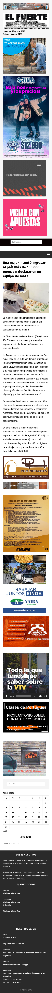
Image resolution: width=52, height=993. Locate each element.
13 (26, 812)
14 (33, 812)
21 (33, 817)
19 (19, 817)
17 (6, 817)
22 (39, 817)
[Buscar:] (26, 242)
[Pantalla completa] (45, 696)
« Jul (5, 831)
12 (19, 812)
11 (13, 812)
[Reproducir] (6, 696)
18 (13, 817)
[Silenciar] (40, 696)
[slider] (23, 696)
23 (46, 817)
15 (39, 812)
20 (26, 817)
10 (6, 812)
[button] (26, 676)
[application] (26, 676)
